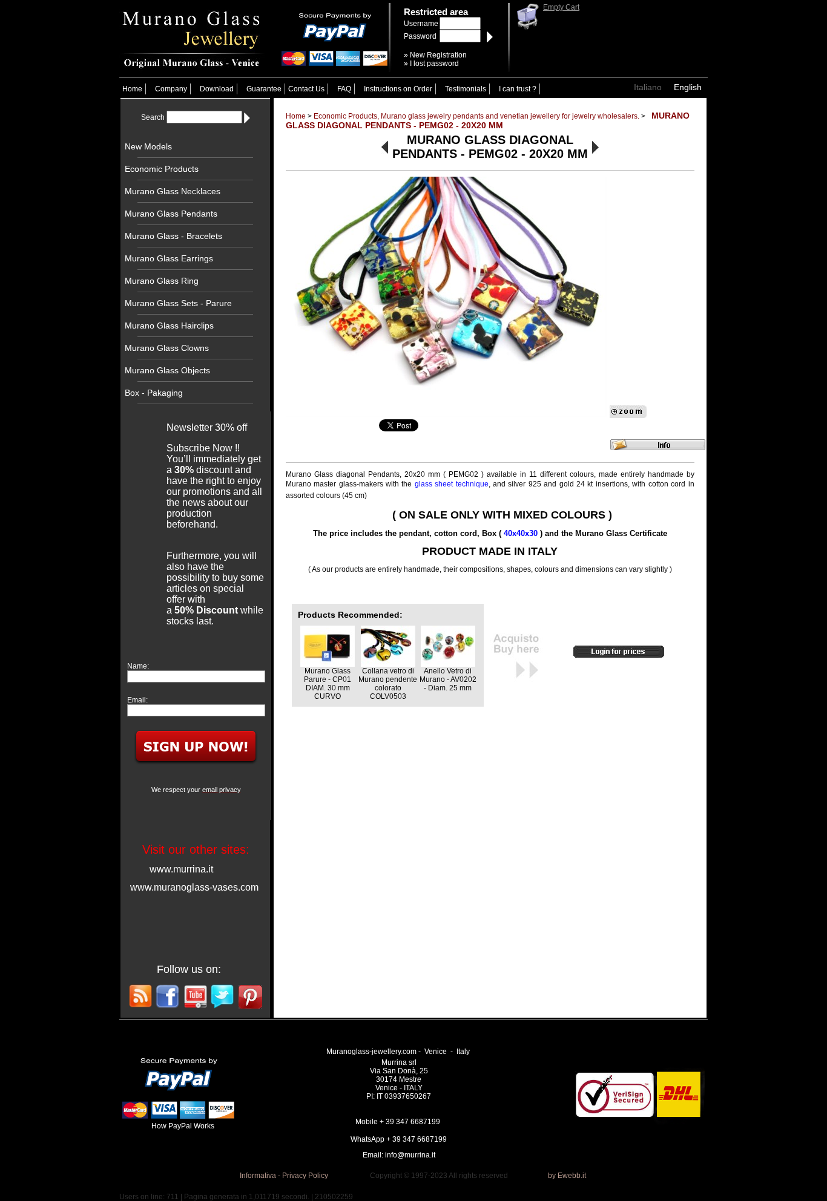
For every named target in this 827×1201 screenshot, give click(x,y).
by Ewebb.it (567, 1175)
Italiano (648, 87)
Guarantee (264, 89)
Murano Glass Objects (167, 370)
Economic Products (162, 169)
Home (132, 89)
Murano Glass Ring (162, 281)
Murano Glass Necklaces (172, 191)
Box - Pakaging (154, 393)
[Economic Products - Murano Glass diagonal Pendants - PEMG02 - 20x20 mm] (446, 296)
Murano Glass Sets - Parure (178, 303)
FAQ (344, 89)
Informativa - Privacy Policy (284, 1175)
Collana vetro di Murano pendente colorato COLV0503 (387, 684)
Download (217, 89)
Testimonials (465, 89)
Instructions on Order (398, 89)
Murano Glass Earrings (169, 258)
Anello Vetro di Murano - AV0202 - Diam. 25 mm (448, 679)
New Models (148, 146)
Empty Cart (561, 7)
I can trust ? (517, 89)
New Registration (438, 55)
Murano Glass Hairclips (169, 325)
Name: (138, 666)
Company (171, 89)
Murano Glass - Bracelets (173, 236)
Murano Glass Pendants (171, 213)
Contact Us (306, 89)
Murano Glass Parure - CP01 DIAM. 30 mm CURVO (327, 684)
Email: (137, 700)
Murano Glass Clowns (167, 348)
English (688, 87)
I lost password (434, 63)
